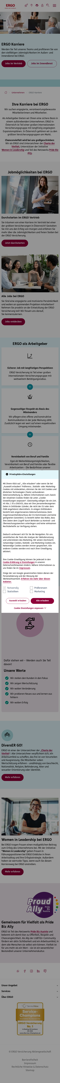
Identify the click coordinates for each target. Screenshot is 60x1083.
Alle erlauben (42, 601)
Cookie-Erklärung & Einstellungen (19, 562)
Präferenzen (40, 588)
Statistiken (12, 592)
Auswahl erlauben (17, 601)
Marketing (39, 592)
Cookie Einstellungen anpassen (28, 608)
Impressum (24, 568)
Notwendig (13, 588)
